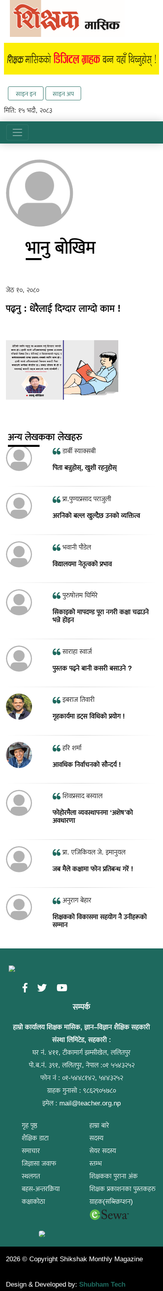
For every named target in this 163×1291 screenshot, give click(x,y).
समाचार (31, 1151)
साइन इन (26, 93)
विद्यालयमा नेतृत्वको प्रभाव (82, 563)
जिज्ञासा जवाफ (39, 1163)
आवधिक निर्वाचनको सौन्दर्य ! (87, 764)
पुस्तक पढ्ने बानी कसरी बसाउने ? (92, 668)
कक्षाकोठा (33, 1201)
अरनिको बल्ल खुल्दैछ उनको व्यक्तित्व (96, 515)
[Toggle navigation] (17, 132)
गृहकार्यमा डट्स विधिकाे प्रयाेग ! (89, 716)
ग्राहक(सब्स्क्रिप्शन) (111, 1201)
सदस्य (96, 1138)
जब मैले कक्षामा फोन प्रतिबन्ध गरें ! (93, 869)
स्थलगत (31, 1176)
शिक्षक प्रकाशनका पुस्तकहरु (122, 1189)
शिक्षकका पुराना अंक (113, 1176)
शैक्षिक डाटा (35, 1138)
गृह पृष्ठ (29, 1125)
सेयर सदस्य (102, 1151)
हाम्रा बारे (99, 1125)
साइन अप (63, 93)
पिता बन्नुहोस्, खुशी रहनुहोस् (85, 467)
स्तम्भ (95, 1163)
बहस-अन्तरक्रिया (41, 1189)
